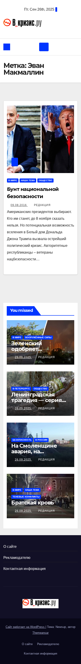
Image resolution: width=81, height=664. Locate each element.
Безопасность (22, 440)
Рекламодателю (17, 558)
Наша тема (28, 180)
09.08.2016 (19, 205)
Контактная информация (24, 569)
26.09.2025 (23, 357)
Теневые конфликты (26, 496)
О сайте (10, 546)
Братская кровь (32, 502)
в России (41, 440)
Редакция (42, 205)
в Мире (12, 180)
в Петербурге (21, 388)
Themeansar (40, 632)
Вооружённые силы (38, 337)
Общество (45, 180)
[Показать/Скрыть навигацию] (44, 47)
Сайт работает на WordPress (25, 627)
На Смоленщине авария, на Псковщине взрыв (36, 451)
